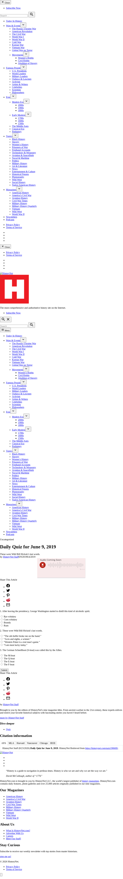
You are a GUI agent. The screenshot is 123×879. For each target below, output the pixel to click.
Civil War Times (19, 200)
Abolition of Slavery (27, 63)
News (15, 169)
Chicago (44, 743)
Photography (18, 177)
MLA (11, 743)
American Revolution (22, 31)
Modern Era (17, 102)
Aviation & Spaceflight (23, 155)
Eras (8, 97)
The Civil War (19, 34)
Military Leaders (20, 76)
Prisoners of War (20, 147)
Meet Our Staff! (13, 838)
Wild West (17, 179)
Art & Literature (19, 166)
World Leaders (19, 73)
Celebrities (17, 87)
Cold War (16, 42)
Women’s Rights (26, 58)
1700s (21, 118)
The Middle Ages (20, 126)
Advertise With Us (15, 833)
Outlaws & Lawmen (21, 79)
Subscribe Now (13, 8)
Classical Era (18, 129)
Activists (16, 81)
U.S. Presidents (19, 71)
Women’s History (20, 144)
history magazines (90, 781)
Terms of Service (14, 227)
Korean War (18, 45)
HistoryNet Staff (11, 557)
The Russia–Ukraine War (24, 28)
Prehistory (17, 131)
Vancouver (32, 743)
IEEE (53, 743)
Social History (19, 182)
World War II (18, 39)
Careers (9, 836)
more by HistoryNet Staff (12, 718)
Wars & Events (13, 25)
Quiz (8, 729)
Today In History (14, 21)
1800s (21, 110)
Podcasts (10, 219)
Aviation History (20, 198)
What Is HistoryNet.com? (18, 830)
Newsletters (11, 217)
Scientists (16, 89)
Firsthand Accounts (21, 150)
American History (20, 192)
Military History (19, 163)
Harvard (20, 743)
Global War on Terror (22, 50)
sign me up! (5, 856)
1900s (21, 107)
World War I (18, 36)
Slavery (15, 142)
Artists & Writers (20, 84)
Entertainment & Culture (23, 171)
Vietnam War (18, 47)
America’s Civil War (21, 195)
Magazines (11, 189)
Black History (18, 139)
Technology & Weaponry (24, 152)
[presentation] (23, 24)
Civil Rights (23, 60)
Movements (17, 55)
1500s (21, 123)
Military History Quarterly (24, 206)
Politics (15, 160)
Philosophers (18, 92)
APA (3, 743)
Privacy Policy (13, 224)
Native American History (24, 185)
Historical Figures (20, 174)
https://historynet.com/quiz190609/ (101, 748)
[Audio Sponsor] (62, 574)
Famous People (13, 68)
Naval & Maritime (20, 158)
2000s (21, 105)
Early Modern (18, 115)
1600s (21, 120)
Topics (9, 136)
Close (7, 3)
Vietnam (16, 209)
